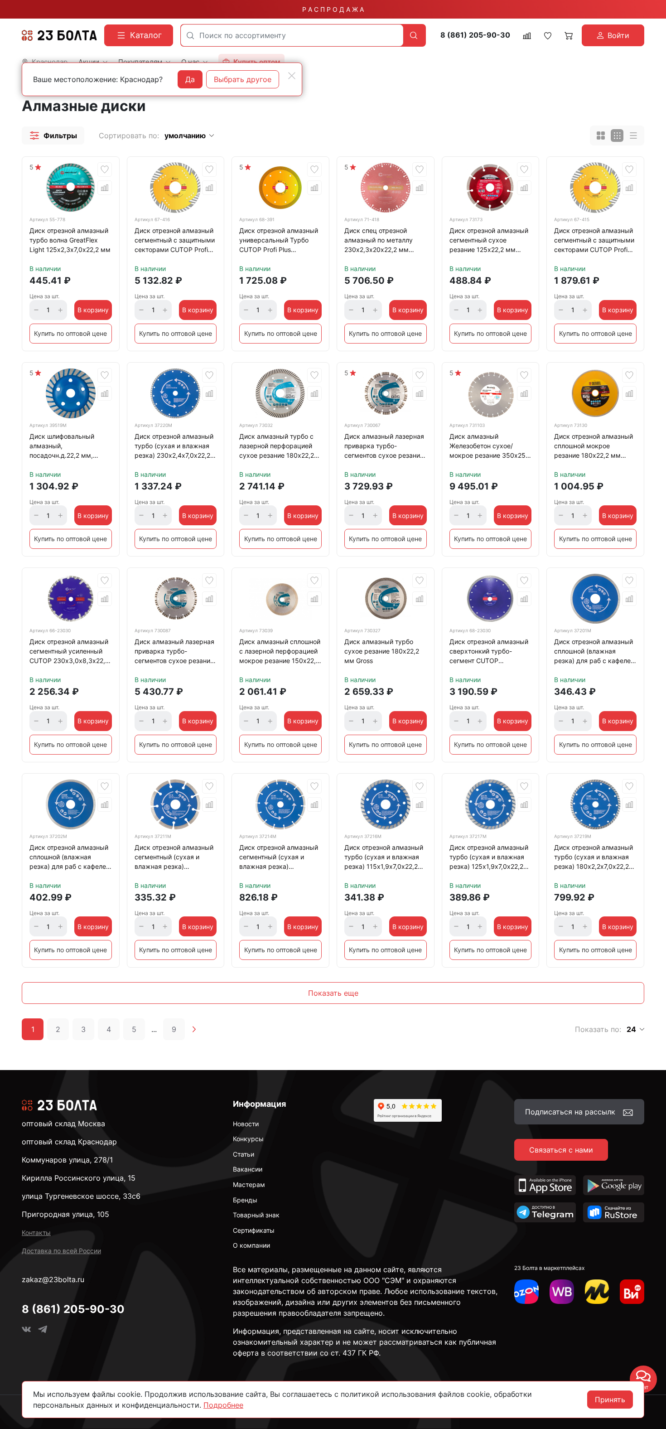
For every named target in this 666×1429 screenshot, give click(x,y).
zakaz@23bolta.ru (53, 1279)
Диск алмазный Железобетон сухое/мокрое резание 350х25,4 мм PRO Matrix (490, 447)
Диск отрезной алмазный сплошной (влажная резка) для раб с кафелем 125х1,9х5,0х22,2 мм (70, 858)
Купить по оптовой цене (70, 333)
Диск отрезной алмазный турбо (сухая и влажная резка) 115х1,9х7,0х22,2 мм (383, 858)
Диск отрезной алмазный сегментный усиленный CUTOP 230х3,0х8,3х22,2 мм (69, 653)
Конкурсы (248, 1139)
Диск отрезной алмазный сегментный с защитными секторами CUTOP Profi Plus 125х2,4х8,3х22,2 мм (594, 242)
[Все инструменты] (632, 1291)
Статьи (243, 1154)
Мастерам (249, 1184)
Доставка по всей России (61, 1251)
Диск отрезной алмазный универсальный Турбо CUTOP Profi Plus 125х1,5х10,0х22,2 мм (278, 242)
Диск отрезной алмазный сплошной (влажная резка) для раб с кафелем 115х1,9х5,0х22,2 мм (595, 653)
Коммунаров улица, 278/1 (67, 1159)
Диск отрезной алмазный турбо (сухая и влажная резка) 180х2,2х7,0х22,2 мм (593, 858)
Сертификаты (254, 1230)
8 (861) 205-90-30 (475, 35)
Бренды (245, 1200)
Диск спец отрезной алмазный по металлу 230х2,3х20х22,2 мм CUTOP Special (378, 242)
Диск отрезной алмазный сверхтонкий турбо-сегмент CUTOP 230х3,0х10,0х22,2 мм (488, 653)
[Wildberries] (562, 1291)
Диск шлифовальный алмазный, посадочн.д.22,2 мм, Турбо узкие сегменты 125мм (64, 447)
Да (190, 79)
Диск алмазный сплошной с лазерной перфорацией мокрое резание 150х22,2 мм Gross (279, 653)
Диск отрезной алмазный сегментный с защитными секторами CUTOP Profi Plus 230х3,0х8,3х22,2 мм (175, 242)
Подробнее (223, 1405)
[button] (53, 135)
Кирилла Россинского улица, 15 (78, 1177)
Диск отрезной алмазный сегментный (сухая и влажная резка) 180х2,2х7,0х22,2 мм (278, 858)
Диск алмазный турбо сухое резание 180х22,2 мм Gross (381, 651)
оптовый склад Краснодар (69, 1141)
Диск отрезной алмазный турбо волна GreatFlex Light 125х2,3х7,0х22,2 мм (70, 240)
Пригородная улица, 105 (65, 1214)
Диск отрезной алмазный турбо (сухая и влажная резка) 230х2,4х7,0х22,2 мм (174, 447)
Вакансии (247, 1169)
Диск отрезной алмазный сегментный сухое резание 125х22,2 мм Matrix (488, 242)
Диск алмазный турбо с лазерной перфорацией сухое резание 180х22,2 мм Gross (276, 447)
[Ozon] (526, 1291)
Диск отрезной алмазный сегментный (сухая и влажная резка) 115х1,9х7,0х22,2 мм (174, 858)
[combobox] (292, 35)
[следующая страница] (193, 1029)
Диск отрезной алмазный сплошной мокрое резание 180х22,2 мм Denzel (593, 447)
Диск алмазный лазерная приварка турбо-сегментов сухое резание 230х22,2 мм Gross (174, 653)
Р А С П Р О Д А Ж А (333, 9)
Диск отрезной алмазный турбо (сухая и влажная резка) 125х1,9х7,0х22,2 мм (488, 858)
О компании (251, 1245)
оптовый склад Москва (63, 1123)
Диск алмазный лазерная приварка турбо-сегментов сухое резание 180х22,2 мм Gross (384, 447)
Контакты (36, 1232)
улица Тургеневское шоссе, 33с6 (81, 1196)
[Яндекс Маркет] (597, 1291)
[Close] (291, 75)
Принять (610, 1399)
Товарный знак (256, 1215)
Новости (246, 1124)
